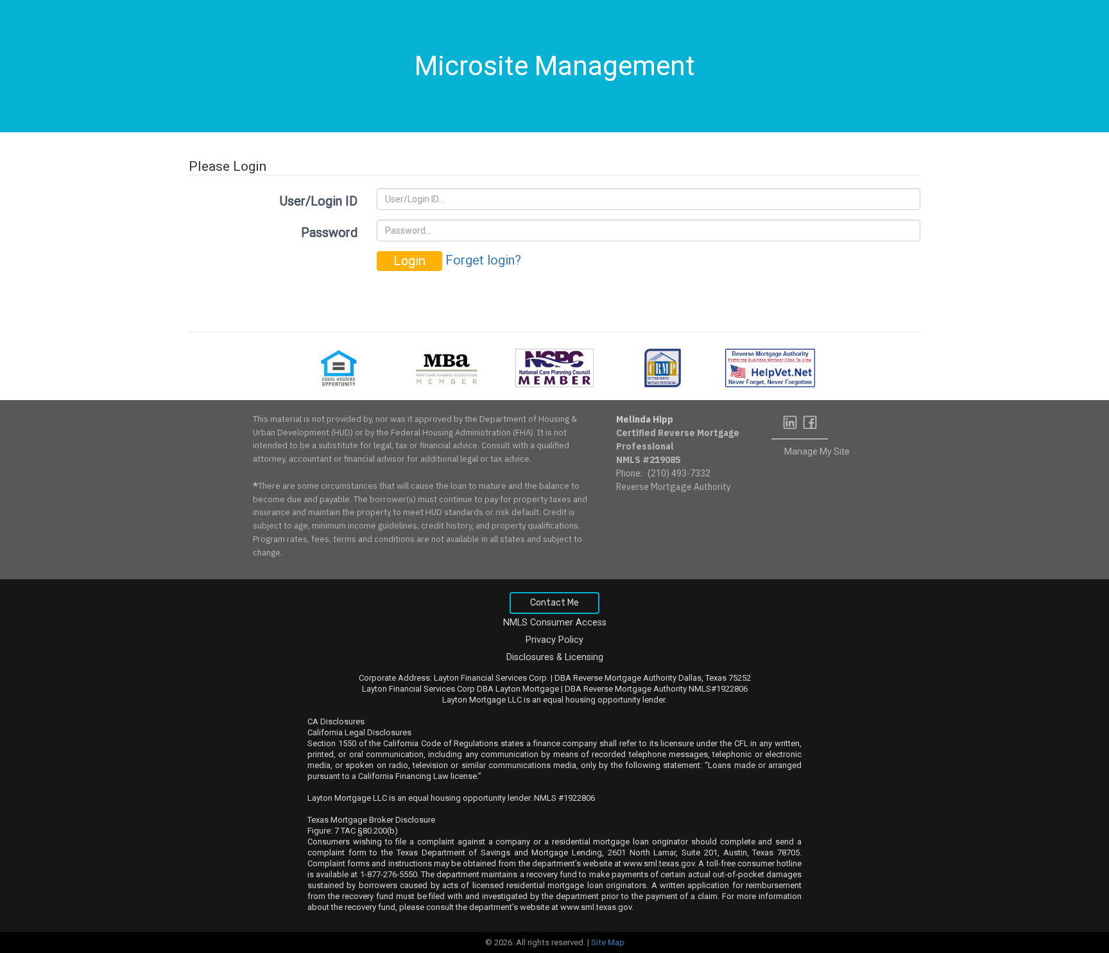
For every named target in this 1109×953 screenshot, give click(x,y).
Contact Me (554, 602)
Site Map (607, 942)
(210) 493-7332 (679, 473)
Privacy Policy (554, 639)
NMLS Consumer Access (554, 622)
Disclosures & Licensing (554, 657)
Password (329, 232)
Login (409, 260)
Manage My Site (817, 451)
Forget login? (483, 260)
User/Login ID (318, 201)
